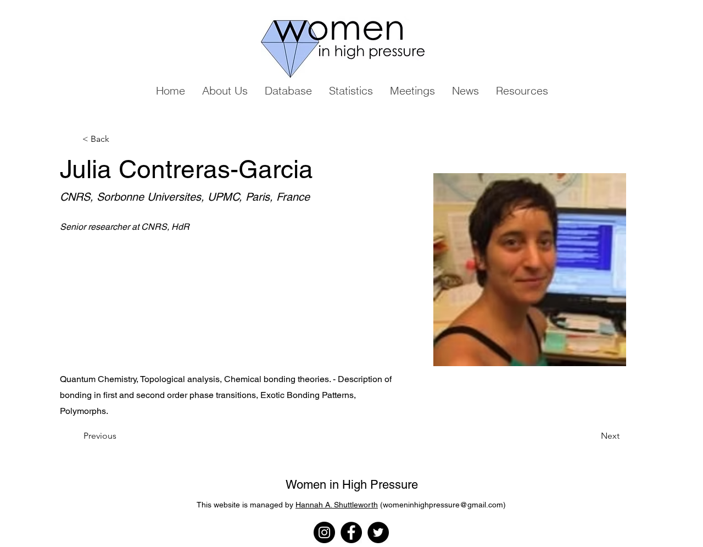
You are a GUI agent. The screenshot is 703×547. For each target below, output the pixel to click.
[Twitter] (378, 532)
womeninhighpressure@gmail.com (443, 504)
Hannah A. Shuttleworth (336, 504)
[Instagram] (324, 532)
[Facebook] (351, 532)
